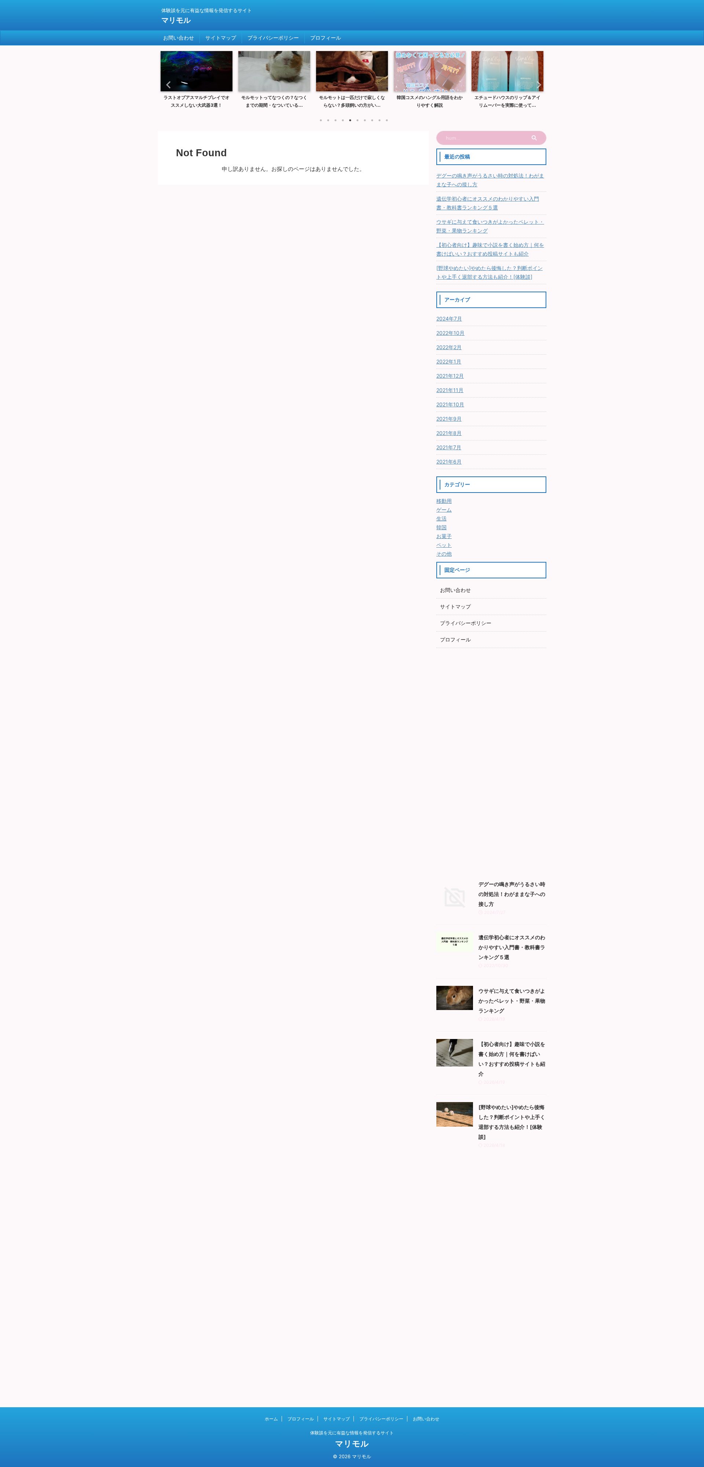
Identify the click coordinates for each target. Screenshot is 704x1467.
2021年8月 (449, 433)
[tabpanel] (196, 82)
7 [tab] (364, 120)
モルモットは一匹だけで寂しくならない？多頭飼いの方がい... (274, 101)
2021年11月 (449, 390)
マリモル (176, 20)
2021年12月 (450, 376)
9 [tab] (379, 120)
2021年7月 (448, 447)
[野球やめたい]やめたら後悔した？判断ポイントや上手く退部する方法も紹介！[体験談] (489, 272)
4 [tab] (342, 120)
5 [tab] (350, 120)
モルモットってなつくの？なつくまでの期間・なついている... (197, 101)
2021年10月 (450, 404)
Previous (167, 84)
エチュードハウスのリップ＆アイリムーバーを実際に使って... (430, 101)
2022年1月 (448, 361)
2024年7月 (449, 318)
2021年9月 (449, 419)
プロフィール (325, 37)
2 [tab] (328, 120)
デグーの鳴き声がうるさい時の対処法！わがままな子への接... (507, 101)
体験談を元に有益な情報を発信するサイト (352, 1432)
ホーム (271, 1419)
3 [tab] (335, 120)
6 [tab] (357, 120)
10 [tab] (386, 120)
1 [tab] (320, 120)
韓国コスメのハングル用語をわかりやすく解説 (352, 101)
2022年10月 (450, 333)
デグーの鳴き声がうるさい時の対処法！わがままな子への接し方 (490, 179)
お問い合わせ (178, 37)
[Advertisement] (491, 762)
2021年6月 (449, 461)
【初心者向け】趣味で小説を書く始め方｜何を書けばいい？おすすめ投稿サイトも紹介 (490, 249)
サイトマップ (220, 37)
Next (536, 84)
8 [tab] (372, 120)
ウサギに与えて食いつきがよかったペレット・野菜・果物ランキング (490, 226)
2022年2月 (449, 347)
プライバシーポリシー (273, 37)
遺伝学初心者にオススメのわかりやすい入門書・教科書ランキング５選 (487, 203)
